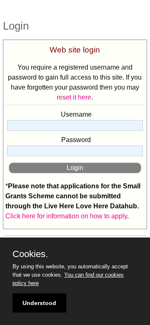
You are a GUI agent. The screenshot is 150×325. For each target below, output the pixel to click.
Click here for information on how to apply (66, 216)
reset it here (74, 97)
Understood (39, 303)
